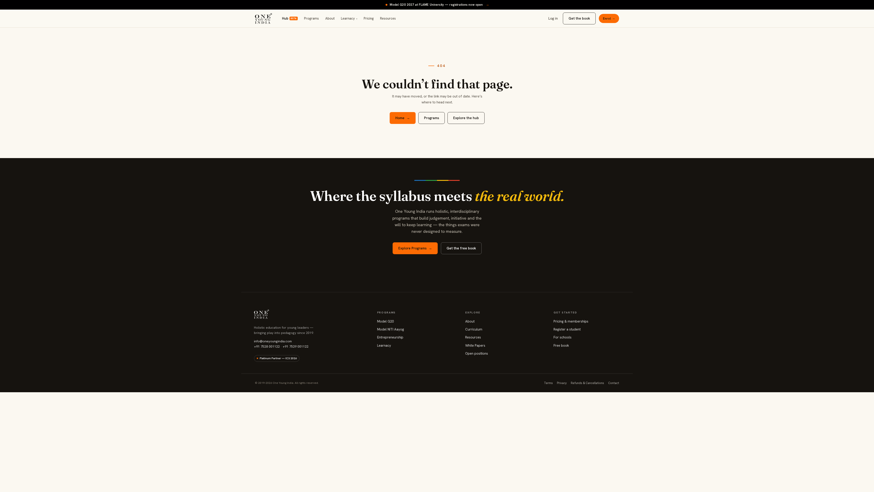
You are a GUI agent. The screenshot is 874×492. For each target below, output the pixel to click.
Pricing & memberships (571, 321)
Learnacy (349, 18)
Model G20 (385, 321)
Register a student (567, 329)
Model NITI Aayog (390, 329)
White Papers (475, 345)
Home (402, 118)
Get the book (579, 18)
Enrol (609, 18)
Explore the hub (466, 118)
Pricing (369, 18)
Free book (561, 345)
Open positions (476, 353)
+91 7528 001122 (267, 346)
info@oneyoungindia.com (273, 341)
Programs (311, 18)
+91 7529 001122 (295, 346)
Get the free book (461, 248)
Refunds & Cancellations (587, 383)
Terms (548, 383)
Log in (553, 18)
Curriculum (473, 329)
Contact (613, 383)
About (330, 18)
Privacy (562, 383)
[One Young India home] (263, 18)
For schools (563, 337)
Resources (388, 18)
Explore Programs (415, 248)
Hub (289, 18)
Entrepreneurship (390, 337)
